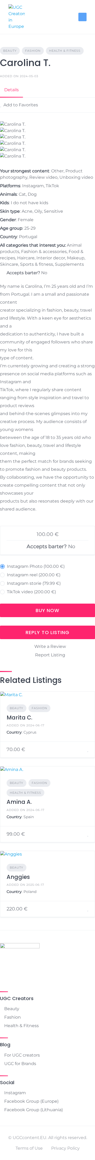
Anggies (18, 877)
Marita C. (19, 717)
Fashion (33, 51)
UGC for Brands (20, 1063)
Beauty (10, 51)
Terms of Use (29, 1148)
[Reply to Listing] (81, 750)
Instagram (15, 1092)
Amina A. (19, 802)
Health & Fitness (64, 51)
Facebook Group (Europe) (31, 1101)
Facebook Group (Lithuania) (33, 1109)
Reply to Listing (47, 632)
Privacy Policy (65, 1148)
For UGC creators (22, 1055)
